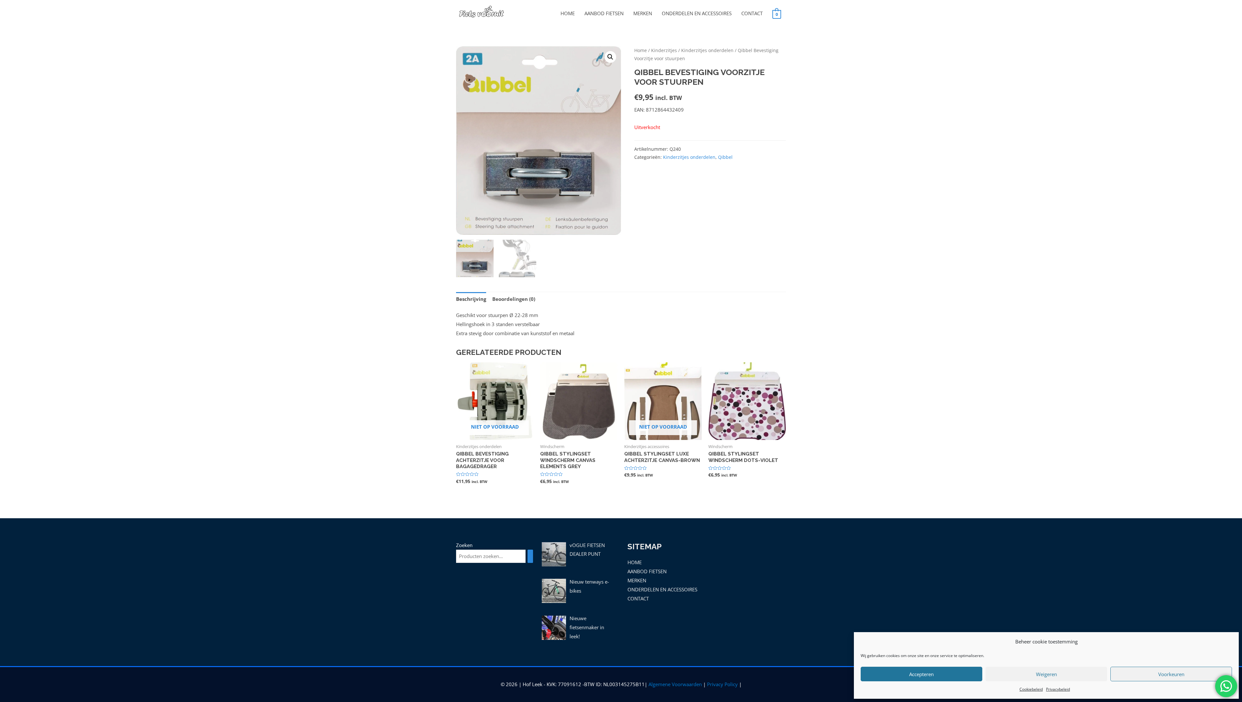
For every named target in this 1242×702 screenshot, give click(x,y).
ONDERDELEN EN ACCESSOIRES (697, 13)
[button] (610, 57)
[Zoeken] (530, 556)
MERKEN (642, 13)
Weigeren (1046, 674)
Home (640, 50)
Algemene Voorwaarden (675, 684)
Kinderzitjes (664, 50)
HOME (568, 13)
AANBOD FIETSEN (604, 13)
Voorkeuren (1171, 674)
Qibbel (725, 157)
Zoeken (464, 545)
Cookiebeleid (1031, 689)
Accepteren (921, 674)
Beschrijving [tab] (471, 299)
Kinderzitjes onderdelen (707, 50)
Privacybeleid (1058, 689)
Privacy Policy (722, 684)
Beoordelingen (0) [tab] (513, 299)
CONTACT (752, 13)
